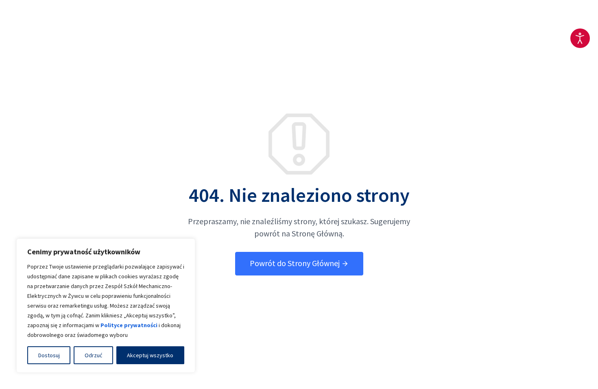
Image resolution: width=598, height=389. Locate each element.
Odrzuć (93, 355)
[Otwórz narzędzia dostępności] (580, 38)
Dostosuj (49, 355)
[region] (105, 305)
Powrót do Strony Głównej (295, 263)
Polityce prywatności (128, 325)
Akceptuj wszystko (150, 355)
